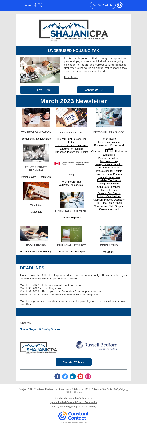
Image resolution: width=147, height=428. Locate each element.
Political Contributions (109, 196)
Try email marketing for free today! (73, 422)
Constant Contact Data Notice (81, 402)
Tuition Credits (109, 190)
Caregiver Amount (109, 209)
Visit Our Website (73, 361)
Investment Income (109, 142)
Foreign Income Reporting (109, 164)
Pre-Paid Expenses (71, 217)
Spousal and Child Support (109, 206)
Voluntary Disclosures (71, 185)
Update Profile (57, 402)
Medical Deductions (109, 177)
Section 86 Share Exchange (36, 139)
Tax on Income (109, 139)
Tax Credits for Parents (109, 174)
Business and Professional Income (109, 147)
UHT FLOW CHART (40, 89)
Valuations (109, 251)
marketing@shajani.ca (71, 406)
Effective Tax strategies (72, 251)
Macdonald (36, 211)
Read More (71, 77)
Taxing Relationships (108, 183)
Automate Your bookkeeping (36, 251)
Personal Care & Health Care (36, 177)
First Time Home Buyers (108, 202)
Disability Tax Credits (109, 180)
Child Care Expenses (109, 186)
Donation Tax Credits (109, 193)
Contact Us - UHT (95, 89)
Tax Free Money (109, 161)
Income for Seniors (108, 167)
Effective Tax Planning (71, 148)
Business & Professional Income (71, 152)
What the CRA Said (72, 181)
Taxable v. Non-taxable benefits (71, 145)
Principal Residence (109, 158)
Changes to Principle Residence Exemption (109, 153)
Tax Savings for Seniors (109, 170)
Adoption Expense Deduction (109, 199)
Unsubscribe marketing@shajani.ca (73, 398)
